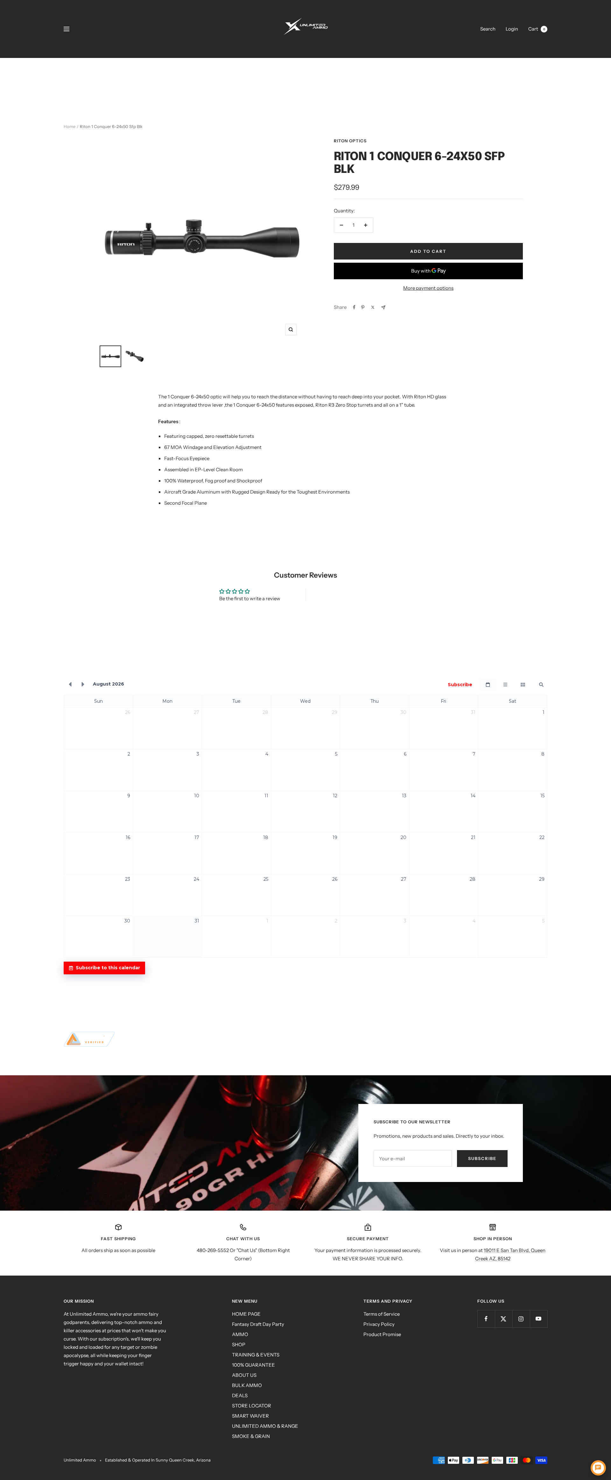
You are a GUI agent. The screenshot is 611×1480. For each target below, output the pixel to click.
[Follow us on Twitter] (503, 1318)
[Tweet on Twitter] (373, 307)
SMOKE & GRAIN (251, 1436)
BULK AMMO (247, 1385)
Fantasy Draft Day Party (258, 1324)
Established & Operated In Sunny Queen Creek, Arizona (158, 1459)
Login (512, 29)
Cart (536, 29)
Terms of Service (381, 1314)
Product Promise (382, 1334)
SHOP (238, 1344)
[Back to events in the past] (70, 684)
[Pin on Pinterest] (362, 307)
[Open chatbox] (598, 1468)
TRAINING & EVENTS (255, 1355)
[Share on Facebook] (354, 307)
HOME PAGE (246, 1314)
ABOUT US (244, 1375)
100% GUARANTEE (253, 1365)
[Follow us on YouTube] (538, 1318)
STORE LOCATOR (251, 1406)
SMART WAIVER (250, 1416)
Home (69, 126)
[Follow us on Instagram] (521, 1318)
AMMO (240, 1334)
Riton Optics (350, 140)
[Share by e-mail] (383, 307)
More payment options (428, 288)
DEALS (240, 1395)
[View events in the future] (83, 684)
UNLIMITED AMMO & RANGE (265, 1426)
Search (487, 29)
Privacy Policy (379, 1324)
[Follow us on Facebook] (486, 1318)
